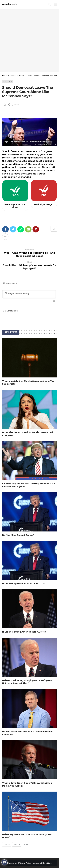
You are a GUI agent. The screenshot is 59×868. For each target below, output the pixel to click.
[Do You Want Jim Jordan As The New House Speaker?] (29, 708)
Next (16, 845)
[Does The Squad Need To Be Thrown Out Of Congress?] (29, 409)
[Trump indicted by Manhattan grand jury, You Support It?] (29, 357)
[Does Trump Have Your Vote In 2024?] (29, 560)
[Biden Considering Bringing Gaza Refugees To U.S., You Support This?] (29, 657)
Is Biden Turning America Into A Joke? (24, 631)
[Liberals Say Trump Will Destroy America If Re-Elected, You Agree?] (29, 460)
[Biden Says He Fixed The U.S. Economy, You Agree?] (29, 811)
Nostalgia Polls (9, 4)
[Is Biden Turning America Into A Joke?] (29, 608)
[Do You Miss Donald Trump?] (29, 511)
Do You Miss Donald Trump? (18, 535)
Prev (7, 845)
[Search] (50, 4)
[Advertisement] (29, 40)
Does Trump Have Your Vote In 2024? (23, 583)
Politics (7, 81)
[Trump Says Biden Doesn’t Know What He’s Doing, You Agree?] (29, 759)
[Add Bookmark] (54, 229)
